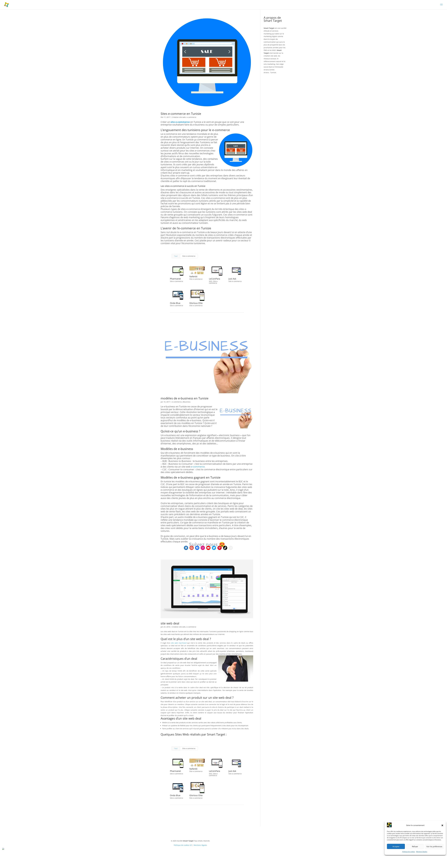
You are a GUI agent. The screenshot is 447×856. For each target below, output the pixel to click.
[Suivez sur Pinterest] (261, 838)
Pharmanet (175, 278)
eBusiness (186, 402)
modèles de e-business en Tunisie (184, 398)
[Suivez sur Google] (257, 838)
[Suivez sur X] (243, 838)
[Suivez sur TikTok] (266, 838)
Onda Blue (175, 303)
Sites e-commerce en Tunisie (181, 114)
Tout (176, 256)
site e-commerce (180, 122)
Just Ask (232, 278)
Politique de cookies (408, 852)
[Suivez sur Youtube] (252, 838)
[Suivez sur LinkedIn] (233, 838)
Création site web (179, 117)
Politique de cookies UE (183, 845)
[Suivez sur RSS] (280, 838)
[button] (442, 825)
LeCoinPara (214, 278)
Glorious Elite (196, 303)
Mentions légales (421, 852)
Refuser (415, 846)
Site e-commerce (188, 256)
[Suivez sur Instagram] (247, 838)
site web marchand (178, 643)
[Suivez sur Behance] (271, 838)
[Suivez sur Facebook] (238, 838)
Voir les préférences (434, 846)
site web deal (170, 623)
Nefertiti (193, 276)
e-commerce (191, 117)
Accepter (396, 846)
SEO (210, 281)
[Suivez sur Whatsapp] (275, 838)
